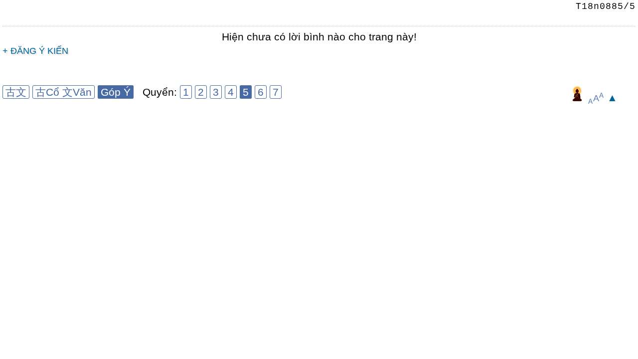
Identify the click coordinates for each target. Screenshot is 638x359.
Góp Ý (116, 92)
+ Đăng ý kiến (35, 51)
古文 (15, 92)
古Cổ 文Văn (63, 92)
